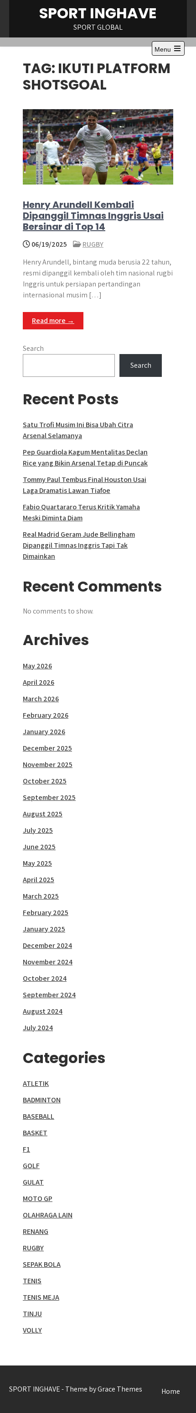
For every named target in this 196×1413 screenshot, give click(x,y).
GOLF (31, 1165)
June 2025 (39, 847)
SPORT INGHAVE (98, 13)
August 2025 (42, 814)
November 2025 (47, 764)
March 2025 (41, 896)
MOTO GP (37, 1198)
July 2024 (38, 1027)
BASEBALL (38, 1116)
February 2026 (45, 715)
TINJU (32, 1313)
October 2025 (45, 781)
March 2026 (41, 699)
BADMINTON (42, 1100)
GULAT (33, 1182)
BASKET (35, 1133)
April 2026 (38, 682)
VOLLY (32, 1330)
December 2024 (47, 945)
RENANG (35, 1231)
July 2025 (38, 830)
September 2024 (49, 995)
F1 (26, 1149)
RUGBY (93, 244)
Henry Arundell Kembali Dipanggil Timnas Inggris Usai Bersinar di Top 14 (93, 215)
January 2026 (44, 731)
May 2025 (37, 863)
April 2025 (38, 879)
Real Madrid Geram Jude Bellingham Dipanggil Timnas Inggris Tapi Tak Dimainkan (79, 545)
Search (33, 348)
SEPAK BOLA (42, 1264)
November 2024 (47, 962)
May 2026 (37, 666)
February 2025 (45, 912)
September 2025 (49, 797)
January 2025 (44, 929)
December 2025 (47, 748)
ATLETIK (36, 1083)
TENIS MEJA (41, 1297)
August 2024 (42, 1011)
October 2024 (45, 978)
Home (170, 1391)
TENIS (32, 1281)
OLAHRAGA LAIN (47, 1215)
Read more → (53, 320)
